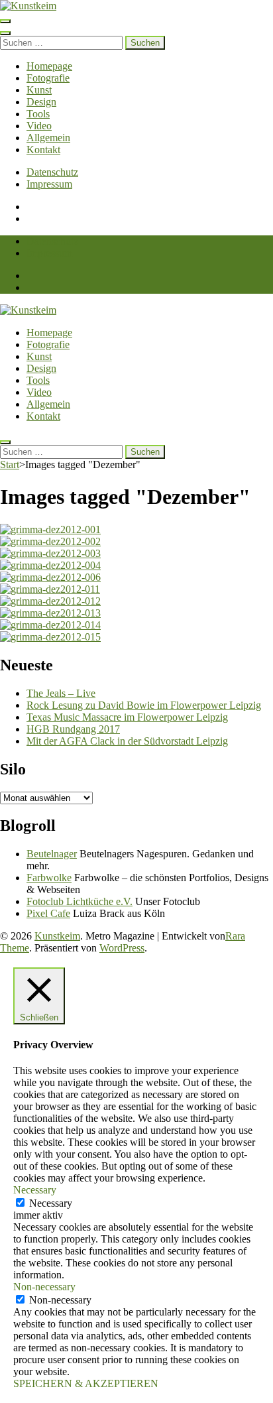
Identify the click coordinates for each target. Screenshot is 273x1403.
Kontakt (43, 149)
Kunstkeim (57, 936)
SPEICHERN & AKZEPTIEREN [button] (85, 1383)
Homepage (49, 66)
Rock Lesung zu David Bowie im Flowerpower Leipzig (144, 705)
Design (41, 101)
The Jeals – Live (61, 693)
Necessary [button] (34, 1189)
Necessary (50, 1203)
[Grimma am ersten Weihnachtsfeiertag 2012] (50, 529)
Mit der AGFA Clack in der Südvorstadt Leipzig (127, 741)
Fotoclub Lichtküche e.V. (80, 901)
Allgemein (48, 137)
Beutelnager (52, 853)
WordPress (121, 947)
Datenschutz (52, 172)
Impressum (49, 184)
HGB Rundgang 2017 (73, 729)
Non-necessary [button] (44, 1286)
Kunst (39, 89)
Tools (38, 113)
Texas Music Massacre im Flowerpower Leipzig (127, 717)
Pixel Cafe (48, 913)
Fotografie (48, 78)
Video (39, 125)
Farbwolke (49, 877)
